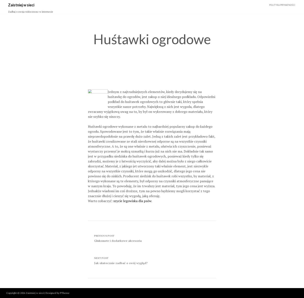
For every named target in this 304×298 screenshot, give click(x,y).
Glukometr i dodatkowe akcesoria (118, 238)
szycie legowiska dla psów (132, 201)
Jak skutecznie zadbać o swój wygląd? (121, 260)
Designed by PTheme (57, 292)
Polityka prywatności (282, 5)
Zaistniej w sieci (21, 5)
